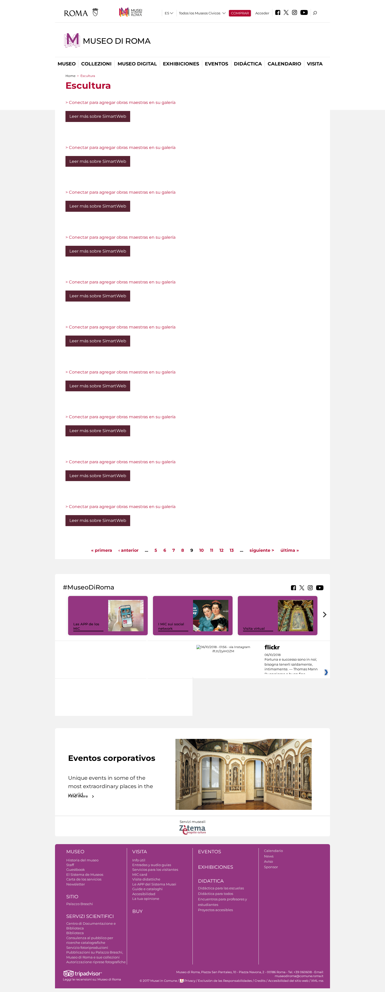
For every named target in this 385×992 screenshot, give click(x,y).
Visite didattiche (146, 879)
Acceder (262, 13)
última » (289, 550)
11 (211, 550)
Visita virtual (254, 628)
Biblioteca (75, 933)
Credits (260, 981)
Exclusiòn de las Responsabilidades (225, 981)
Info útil (138, 860)
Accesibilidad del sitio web (288, 981)
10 (201, 550)
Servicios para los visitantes (155, 869)
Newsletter (75, 884)
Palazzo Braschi (79, 904)
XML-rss (317, 981)
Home (70, 76)
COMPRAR (240, 13)
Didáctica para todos (215, 893)
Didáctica (248, 64)
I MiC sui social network (171, 626)
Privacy (189, 981)
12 (221, 550)
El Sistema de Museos (84, 874)
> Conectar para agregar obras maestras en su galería (120, 102)
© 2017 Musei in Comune (158, 981)
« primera (101, 550)
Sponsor (271, 867)
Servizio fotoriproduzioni (87, 947)
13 (232, 550)
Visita (315, 64)
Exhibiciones (181, 64)
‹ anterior (128, 550)
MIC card (139, 874)
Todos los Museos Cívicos (199, 13)
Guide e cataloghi (147, 889)
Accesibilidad (143, 894)
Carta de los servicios (83, 879)
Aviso (268, 861)
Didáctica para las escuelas (221, 888)
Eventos (216, 64)
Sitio (72, 896)
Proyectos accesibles (215, 910)
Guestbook (75, 869)
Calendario (284, 64)
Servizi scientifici (90, 916)
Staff (70, 865)
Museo (67, 64)
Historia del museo (82, 860)
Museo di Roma (116, 41)
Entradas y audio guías (151, 865)
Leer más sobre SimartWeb (97, 116)
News (268, 856)
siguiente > (262, 550)
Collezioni (96, 64)
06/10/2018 (291, 664)
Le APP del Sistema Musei (154, 884)
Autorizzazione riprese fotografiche (96, 962)
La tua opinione (145, 898)
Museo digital (137, 64)
